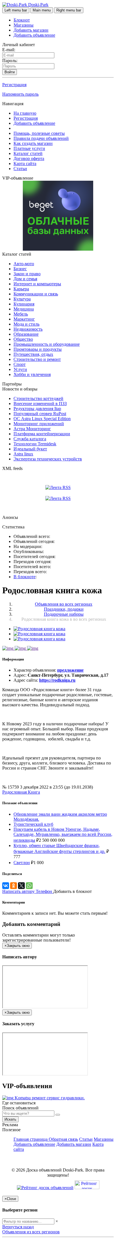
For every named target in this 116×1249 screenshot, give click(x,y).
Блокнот (22, 20)
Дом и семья (25, 278)
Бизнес (20, 268)
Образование (26, 334)
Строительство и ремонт (37, 359)
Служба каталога (30, 438)
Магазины (24, 25)
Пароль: (9, 60)
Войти (10, 72)
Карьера (21, 288)
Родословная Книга (21, 792)
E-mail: (8, 49)
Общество (23, 339)
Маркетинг (24, 319)
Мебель (21, 314)
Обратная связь (63, 1139)
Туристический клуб (33, 824)
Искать (10, 1119)
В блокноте (24, 576)
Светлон (22, 862)
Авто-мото (24, 263)
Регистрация (14, 84)
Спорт (20, 364)
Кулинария (24, 304)
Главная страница (31, 1139)
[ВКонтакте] (5, 885)
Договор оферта (29, 158)
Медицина (24, 309)
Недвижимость (28, 329)
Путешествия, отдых (33, 354)
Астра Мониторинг (32, 428)
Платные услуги (29, 148)
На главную (25, 113)
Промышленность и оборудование (47, 344)
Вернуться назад (18, 1226)
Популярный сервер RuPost (40, 413)
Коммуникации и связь (36, 293)
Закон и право (27, 273)
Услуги (20, 369)
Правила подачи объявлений (41, 138)
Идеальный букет (30, 448)
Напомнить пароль (20, 94)
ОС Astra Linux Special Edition (42, 418)
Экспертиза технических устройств (48, 459)
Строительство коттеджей (38, 398)
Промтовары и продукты (38, 349)
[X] (21, 885)
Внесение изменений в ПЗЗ (40, 403)
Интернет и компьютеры (37, 283)
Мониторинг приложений (39, 423)
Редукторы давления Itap (37, 408)
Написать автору (19, 891)
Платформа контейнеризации (42, 433)
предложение (70, 670)
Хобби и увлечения (32, 374)
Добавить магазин (31, 30)
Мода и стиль (26, 324)
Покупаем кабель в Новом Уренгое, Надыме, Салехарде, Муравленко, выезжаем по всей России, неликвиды (63, 835)
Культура (22, 299)
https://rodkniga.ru (57, 680)
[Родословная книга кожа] (39, 628)
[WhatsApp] (29, 885)
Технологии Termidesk (35, 443)
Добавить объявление (34, 35)
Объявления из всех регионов (31, 1231)
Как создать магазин (33, 143)
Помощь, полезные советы (39, 133)
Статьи (20, 168)
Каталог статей (28, 153)
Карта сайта (25, 163)
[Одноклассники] (13, 885)
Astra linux (23, 453)
